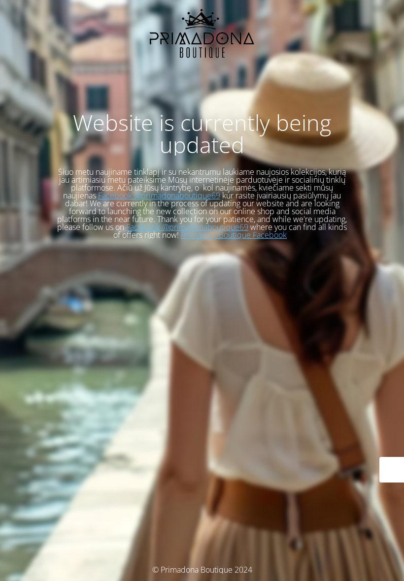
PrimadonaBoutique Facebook (234, 234)
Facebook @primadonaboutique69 (159, 195)
